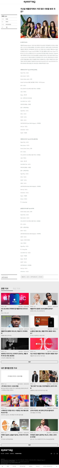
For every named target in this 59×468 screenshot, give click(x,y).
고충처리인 (12, 453)
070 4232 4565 (32, 460)
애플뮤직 (23, 277)
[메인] (29, 1)
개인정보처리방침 (18, 453)
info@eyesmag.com (41, 460)
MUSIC (41, 277)
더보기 (29, 361)
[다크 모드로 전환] (56, 466)
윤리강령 (7, 453)
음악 (28, 277)
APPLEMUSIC (34, 277)
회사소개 (2, 453)
